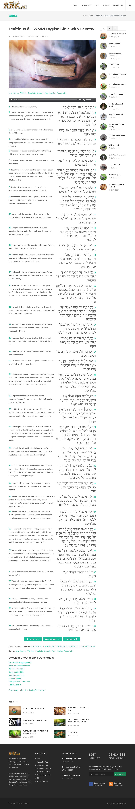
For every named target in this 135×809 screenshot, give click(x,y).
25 (88, 646)
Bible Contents (52, 639)
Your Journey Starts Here (35, 720)
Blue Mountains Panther (71, 767)
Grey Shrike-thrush (116, 114)
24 (86, 646)
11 (50, 646)
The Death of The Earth (33, 709)
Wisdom (23, 93)
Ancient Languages (44, 775)
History (16, 93)
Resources (72, 732)
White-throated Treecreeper (115, 55)
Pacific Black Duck (116, 165)
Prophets (32, 93)
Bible (13, 15)
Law (10, 93)
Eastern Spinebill (115, 44)
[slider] (88, 99)
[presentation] (104, 28)
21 (77, 646)
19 (72, 646)
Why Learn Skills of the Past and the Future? (78, 720)
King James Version (16, 675)
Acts (46, 93)
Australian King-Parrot (117, 84)
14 (58, 646)
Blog (38, 778)
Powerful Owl (114, 64)
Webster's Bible (15, 678)
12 (53, 646)
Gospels (40, 93)
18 (69, 646)
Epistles (52, 93)
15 (61, 646)
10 (47, 646)
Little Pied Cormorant (117, 155)
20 (75, 646)
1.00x (93, 99)
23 (83, 646)
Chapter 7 (34, 639)
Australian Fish (42, 762)
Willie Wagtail (114, 145)
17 (66, 646)
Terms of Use (110, 803)
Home (85, 16)
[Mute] (84, 100)
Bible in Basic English (16, 669)
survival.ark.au (14, 776)
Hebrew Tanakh (15, 685)
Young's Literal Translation (19, 681)
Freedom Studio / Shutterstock (33, 690)
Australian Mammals (44, 768)
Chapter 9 (70, 639)
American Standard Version (19, 665)
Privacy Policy (121, 803)
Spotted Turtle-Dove (117, 135)
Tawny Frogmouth (116, 94)
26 (91, 646)
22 (80, 646)
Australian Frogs (43, 765)
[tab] (104, 28)
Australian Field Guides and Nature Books (35, 732)
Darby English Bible (16, 672)
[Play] (11, 100)
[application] (52, 100)
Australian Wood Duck (117, 74)
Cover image (14, 690)
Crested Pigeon (115, 175)
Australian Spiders (43, 771)
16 (64, 646)
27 (94, 646)
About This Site (42, 781)
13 (56, 646)
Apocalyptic (61, 93)
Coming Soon (120, 774)
